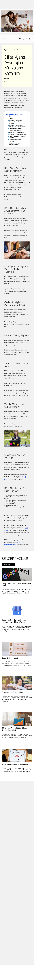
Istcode (6, 78)
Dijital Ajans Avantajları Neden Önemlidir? (17, 117)
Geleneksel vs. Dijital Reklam (12, 692)
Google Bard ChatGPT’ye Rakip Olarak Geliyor (16, 585)
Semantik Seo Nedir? (10, 658)
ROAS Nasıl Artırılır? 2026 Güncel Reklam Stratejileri (14, 729)
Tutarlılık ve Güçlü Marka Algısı (17, 134)
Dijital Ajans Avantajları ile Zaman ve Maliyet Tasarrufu (17, 126)
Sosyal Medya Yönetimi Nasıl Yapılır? (15, 764)
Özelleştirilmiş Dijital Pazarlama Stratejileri (15, 129)
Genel (16, 50)
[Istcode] (6, 3)
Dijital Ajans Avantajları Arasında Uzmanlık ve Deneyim (15, 122)
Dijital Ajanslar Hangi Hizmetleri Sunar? (14, 143)
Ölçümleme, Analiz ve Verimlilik (15, 140)
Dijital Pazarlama (9, 50)
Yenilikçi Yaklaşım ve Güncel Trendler (17, 136)
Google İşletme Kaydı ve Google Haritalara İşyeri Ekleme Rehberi (14, 621)
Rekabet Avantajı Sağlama (16, 132)
